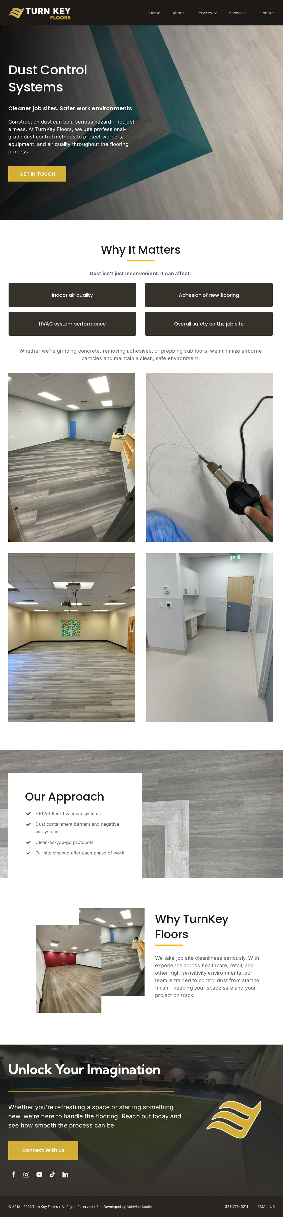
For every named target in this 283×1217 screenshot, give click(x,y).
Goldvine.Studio (139, 1207)
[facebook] (13, 1174)
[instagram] (26, 1174)
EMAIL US (266, 1206)
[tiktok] (52, 1174)
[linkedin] (65, 1174)
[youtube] (39, 1174)
